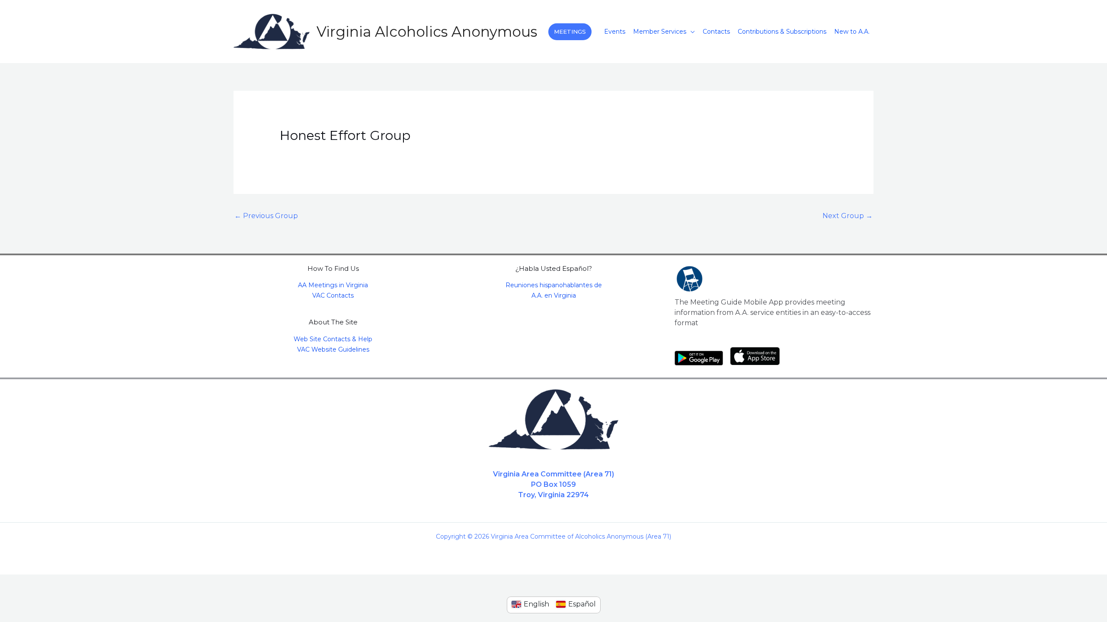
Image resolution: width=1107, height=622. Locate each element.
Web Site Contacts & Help (333, 339)
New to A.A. (852, 31)
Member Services (659, 31)
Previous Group (266, 216)
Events (614, 31)
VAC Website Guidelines (333, 349)
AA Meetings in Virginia (333, 285)
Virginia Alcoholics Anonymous (427, 31)
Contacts (716, 31)
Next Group (847, 216)
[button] (570, 31)
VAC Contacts (333, 295)
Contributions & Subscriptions (782, 31)
